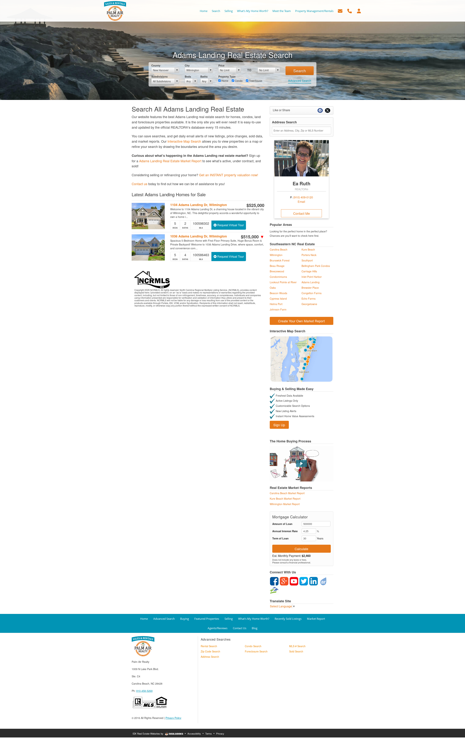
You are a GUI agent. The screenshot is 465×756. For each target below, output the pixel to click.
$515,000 (252, 236)
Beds (188, 76)
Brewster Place (310, 287)
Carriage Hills (309, 271)
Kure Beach (308, 249)
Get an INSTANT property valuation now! (228, 174)
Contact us (139, 183)
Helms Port (276, 304)
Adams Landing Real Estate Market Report (170, 160)
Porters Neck (309, 255)
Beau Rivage (277, 266)
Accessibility (194, 733)
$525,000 (255, 205)
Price (221, 65)
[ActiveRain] (323, 581)
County (155, 65)
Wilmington (276, 255)
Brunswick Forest (280, 260)
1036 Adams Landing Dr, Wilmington (198, 236)
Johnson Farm (278, 309)
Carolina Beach (278, 249)
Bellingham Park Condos (316, 266)
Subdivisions (159, 76)
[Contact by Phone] (349, 10)
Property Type (227, 76)
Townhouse (255, 80)
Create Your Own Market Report (301, 320)
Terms (208, 733)
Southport (307, 260)
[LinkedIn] (313, 581)
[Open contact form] (340, 10)
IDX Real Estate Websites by (148, 733)
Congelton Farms (312, 293)
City (187, 65)
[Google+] (284, 581)
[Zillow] (274, 590)
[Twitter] (303, 581)
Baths (204, 76)
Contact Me (301, 213)
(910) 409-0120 (303, 197)
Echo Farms (309, 298)
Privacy (220, 733)
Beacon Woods (278, 293)
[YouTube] (293, 581)
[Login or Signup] (359, 10)
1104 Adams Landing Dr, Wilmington (198, 205)
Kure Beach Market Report (285, 498)
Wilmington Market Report (285, 504)
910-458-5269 (144, 691)
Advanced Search (299, 80)
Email (301, 201)
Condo (238, 80)
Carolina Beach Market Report (287, 493)
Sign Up (279, 424)
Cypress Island (278, 298)
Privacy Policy (173, 718)
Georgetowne (309, 304)
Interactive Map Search (184, 141)
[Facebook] (274, 581)
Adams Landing (311, 282)
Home (224, 80)
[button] (301, 463)
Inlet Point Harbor (312, 277)
